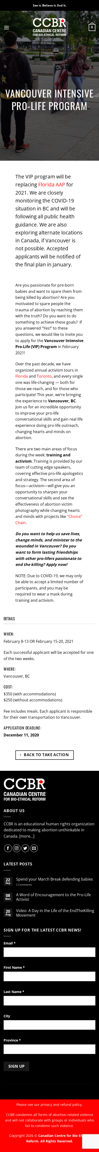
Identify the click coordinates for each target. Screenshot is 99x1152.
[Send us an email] (34, 848)
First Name (14, 967)
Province (12, 1040)
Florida (21, 376)
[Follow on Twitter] (25, 848)
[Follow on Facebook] (8, 848)
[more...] (26, 836)
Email (10, 943)
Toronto (44, 376)
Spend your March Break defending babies (54, 879)
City (7, 1016)
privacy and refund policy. (62, 1104)
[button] (6, 27)
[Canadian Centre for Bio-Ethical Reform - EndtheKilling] (50, 27)
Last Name (14, 991)
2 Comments (30, 884)
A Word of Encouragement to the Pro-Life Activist (53, 897)
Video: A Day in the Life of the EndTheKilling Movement (55, 913)
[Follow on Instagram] (17, 848)
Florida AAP (51, 184)
